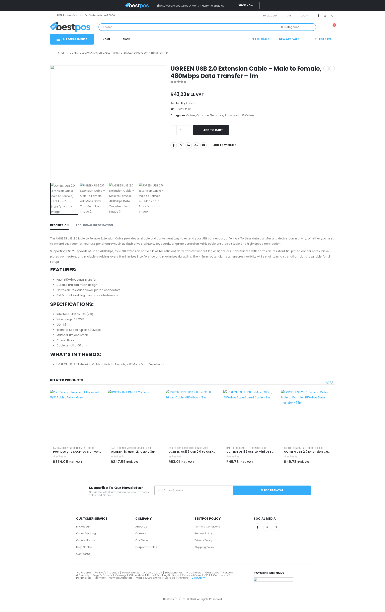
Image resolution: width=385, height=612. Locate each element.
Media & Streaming (148, 578)
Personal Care (191, 575)
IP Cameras (193, 572)
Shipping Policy (204, 547)
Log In (305, 15)
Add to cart (213, 130)
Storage (169, 578)
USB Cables (247, 115)
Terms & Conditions (207, 526)
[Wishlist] (322, 27)
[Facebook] (318, 15)
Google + (196, 145)
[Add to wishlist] (99, 448)
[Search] (310, 27)
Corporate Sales (146, 547)
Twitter (181, 145)
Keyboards (84, 572)
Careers (140, 533)
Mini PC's (100, 572)
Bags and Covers (62, 448)
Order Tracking (86, 533)
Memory (100, 578)
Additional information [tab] (94, 225)
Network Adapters (121, 578)
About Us (141, 526)
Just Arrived (231, 115)
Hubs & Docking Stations (163, 575)
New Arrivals (289, 39)
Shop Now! (246, 5)
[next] (332, 68)
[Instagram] (332, 15)
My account (271, 15)
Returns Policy (204, 533)
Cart (290, 15)
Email (203, 145)
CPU (207, 575)
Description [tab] (59, 225)
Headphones (173, 572)
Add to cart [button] (97, 396)
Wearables (212, 572)
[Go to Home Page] (51, 52)
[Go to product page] (77, 416)
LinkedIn (188, 145)
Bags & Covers (102, 575)
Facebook (173, 145)
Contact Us (83, 554)
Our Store (141, 540)
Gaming (120, 575)
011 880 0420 (323, 39)
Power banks (130, 572)
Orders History (85, 540)
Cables (190, 115)
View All (197, 577)
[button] (51, 123)
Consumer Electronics (209, 115)
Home (106, 39)
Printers (183, 578)
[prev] (326, 68)
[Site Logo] (70, 27)
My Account (83, 526)
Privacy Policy (203, 540)
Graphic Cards (152, 572)
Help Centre (84, 547)
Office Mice (136, 575)
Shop (126, 39)
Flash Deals (260, 39)
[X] (325, 15)
